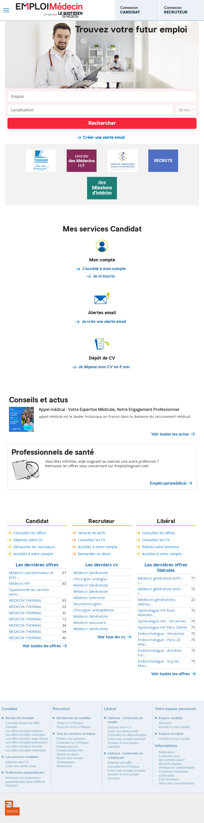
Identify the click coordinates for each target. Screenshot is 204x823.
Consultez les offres (29, 532)
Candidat (37, 521)
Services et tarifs (91, 532)
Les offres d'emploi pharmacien (26, 742)
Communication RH (69, 750)
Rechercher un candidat (73, 718)
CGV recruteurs (169, 779)
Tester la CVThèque (69, 723)
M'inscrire (165, 723)
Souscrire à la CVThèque (73, 727)
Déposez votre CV (27, 539)
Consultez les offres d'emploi (127, 735)
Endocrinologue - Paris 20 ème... (159, 642)
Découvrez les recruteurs (34, 546)
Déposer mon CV (17, 762)
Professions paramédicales (25, 772)
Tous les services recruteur (76, 734)
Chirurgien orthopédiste (93, 610)
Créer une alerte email (104, 137)
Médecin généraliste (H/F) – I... (160, 580)
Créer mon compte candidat (126, 739)
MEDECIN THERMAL (25, 600)
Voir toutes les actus (170, 434)
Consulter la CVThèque (124, 766)
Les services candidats (22, 757)
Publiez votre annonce (160, 546)
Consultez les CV (91, 539)
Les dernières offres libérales (166, 568)
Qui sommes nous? (172, 760)
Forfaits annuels (67, 746)
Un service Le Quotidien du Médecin (63, 15)
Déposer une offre (120, 762)
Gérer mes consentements (176, 783)
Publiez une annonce (70, 739)
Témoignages (65, 762)
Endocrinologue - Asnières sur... (160, 652)
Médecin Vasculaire (89, 622)
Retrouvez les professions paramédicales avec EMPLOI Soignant (25, 781)
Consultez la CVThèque (72, 743)
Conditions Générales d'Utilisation (173, 773)
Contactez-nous (169, 756)
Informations (166, 746)
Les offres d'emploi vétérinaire (25, 750)
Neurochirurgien (87, 604)
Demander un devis (94, 553)
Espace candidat (170, 718)
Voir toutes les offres (41, 646)
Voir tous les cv (111, 637)
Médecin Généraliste (90, 573)
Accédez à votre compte (33, 553)
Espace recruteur (171, 734)
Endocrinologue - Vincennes (161, 633)
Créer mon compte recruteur (127, 770)
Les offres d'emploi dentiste (23, 746)
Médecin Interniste (89, 598)
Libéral (166, 521)
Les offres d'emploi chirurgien (25, 735)
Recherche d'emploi (19, 718)
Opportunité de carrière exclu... (29, 592)
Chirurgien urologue (90, 579)
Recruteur (101, 521)
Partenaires (64, 766)
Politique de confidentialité (177, 767)
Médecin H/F (19, 583)
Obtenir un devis (67, 754)
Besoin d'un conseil (69, 758)
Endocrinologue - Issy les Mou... (158, 663)
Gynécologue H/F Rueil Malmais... (156, 612)
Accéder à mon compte (174, 727)
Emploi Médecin (49, 10)
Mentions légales (170, 764)
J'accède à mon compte (104, 268)
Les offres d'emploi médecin (24, 731)
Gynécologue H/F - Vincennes (162, 621)
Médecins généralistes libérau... (156, 602)
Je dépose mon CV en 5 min (104, 367)
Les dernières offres (37, 565)
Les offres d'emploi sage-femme (27, 739)
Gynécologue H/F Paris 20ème (162, 627)
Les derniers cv (101, 565)
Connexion (130, 10)
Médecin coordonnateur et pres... (31, 575)
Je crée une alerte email (104, 321)
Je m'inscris (104, 276)
